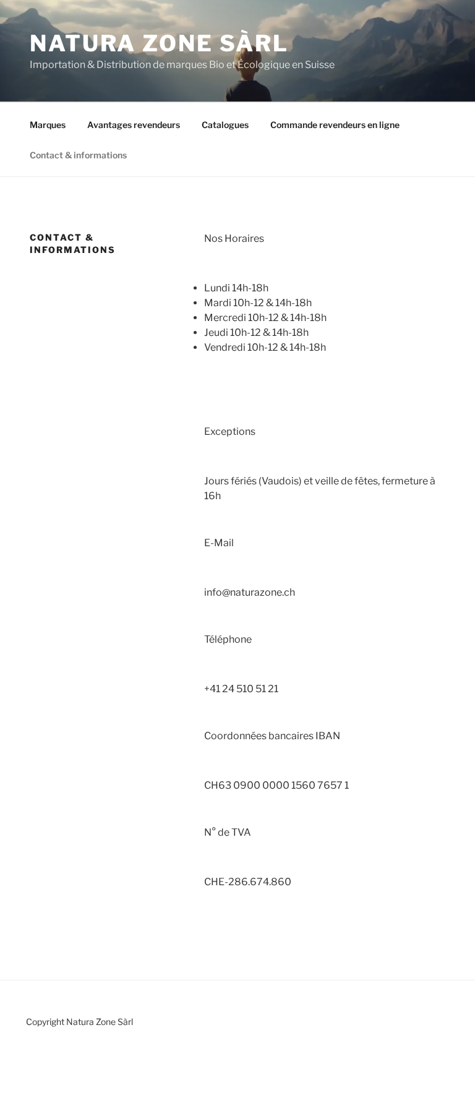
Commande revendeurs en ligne (335, 124)
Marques (48, 124)
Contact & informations (78, 155)
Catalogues (225, 124)
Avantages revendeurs (133, 124)
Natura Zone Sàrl (159, 43)
